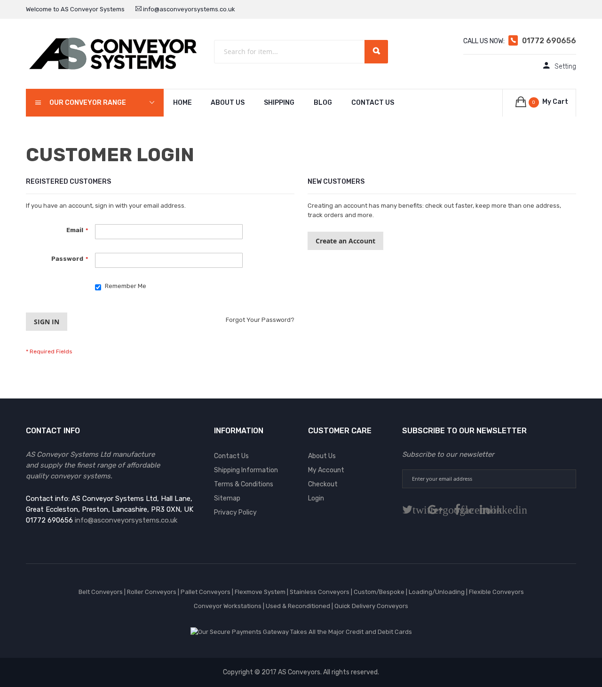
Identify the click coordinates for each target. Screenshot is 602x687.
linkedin (492, 509)
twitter (414, 509)
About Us (228, 103)
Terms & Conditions (243, 484)
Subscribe (566, 479)
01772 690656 (549, 40)
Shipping (279, 103)
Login (316, 498)
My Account (326, 470)
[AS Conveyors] (113, 53)
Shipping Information (246, 470)
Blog (323, 103)
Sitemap (227, 498)
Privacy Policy (235, 512)
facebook (464, 509)
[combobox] (301, 51)
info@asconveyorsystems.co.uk (188, 9)
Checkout (323, 484)
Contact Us (372, 103)
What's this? (42, 294)
